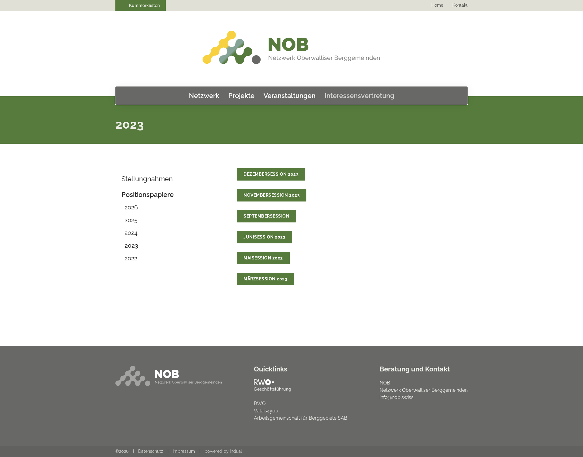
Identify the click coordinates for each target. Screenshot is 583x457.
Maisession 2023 (263, 258)
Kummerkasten (144, 5)
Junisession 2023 (264, 237)
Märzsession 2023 (265, 278)
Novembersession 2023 (272, 195)
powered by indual (223, 451)
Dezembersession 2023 (271, 174)
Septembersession (266, 216)
